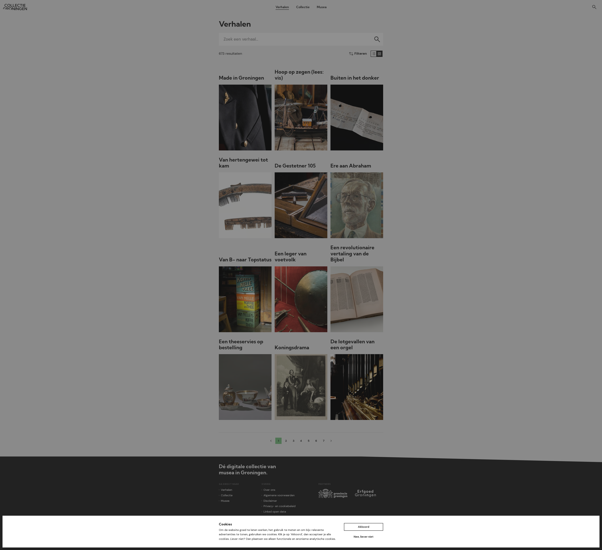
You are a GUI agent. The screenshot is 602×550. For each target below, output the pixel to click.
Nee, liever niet (363, 537)
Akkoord (363, 527)
